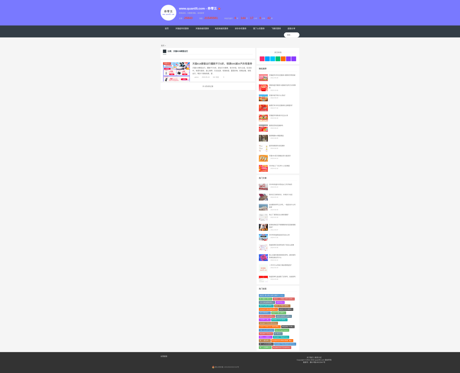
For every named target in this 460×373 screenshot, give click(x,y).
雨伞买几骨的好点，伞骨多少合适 (280, 194)
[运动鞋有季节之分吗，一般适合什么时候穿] (263, 210)
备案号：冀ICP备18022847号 (314, 362)
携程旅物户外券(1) (288, 327)
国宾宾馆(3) (280, 302)
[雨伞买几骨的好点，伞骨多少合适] (263, 200)
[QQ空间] (293, 58)
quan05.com (319, 360)
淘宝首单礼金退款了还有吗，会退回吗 (282, 276)
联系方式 (318, 357)
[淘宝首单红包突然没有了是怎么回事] (263, 250)
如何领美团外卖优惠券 (277, 146)
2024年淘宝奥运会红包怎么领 (279, 235)
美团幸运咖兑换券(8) (266, 306)
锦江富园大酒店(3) (265, 299)
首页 (162, 46)
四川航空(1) (278, 334)
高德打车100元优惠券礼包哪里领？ (281, 105)
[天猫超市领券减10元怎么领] (263, 121)
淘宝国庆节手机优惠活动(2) (268, 323)
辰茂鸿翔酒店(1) (265, 313)
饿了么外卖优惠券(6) (266, 344)
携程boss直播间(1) (266, 337)
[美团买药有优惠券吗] (263, 131)
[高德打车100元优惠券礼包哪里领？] (263, 111)
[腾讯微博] (267, 58)
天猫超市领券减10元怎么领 (278, 115)
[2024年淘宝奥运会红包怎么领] (263, 240)
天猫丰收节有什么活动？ (277, 95)
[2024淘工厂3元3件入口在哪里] (263, 171)
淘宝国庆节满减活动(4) (281, 337)
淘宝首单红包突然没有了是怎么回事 (281, 245)
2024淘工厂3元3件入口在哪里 (279, 166)
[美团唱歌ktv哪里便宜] (263, 141)
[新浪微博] (262, 58)
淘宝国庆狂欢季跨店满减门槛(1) (282, 340)
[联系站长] (272, 58)
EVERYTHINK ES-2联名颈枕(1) (270, 327)
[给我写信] (283, 58)
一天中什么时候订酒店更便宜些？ (280, 265)
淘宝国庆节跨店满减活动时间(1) (285, 344)
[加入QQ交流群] (288, 58)
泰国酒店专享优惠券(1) (279, 320)
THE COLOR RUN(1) (266, 330)
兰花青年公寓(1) (265, 320)
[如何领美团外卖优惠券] (263, 151)
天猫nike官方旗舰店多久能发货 (280, 156)
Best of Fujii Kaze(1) (281, 330)
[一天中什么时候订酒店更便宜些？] (263, 272)
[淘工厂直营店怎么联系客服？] (263, 220)
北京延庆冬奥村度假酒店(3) (268, 309)
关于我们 (310, 357)
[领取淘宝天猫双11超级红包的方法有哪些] (263, 91)
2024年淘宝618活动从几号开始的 (280, 184)
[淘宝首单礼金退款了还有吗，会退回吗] (263, 282)
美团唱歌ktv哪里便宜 (276, 136)
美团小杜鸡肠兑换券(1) (282, 306)
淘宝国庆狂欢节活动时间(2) (281, 347)
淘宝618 (167, 63)
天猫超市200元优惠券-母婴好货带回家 (282, 75)
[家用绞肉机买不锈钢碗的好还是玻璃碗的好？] (263, 230)
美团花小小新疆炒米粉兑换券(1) (283, 299)
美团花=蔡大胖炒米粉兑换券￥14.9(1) (272, 295)
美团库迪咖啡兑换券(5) (283, 316)
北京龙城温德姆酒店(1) (267, 302)
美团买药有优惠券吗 (276, 125)
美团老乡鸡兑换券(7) (286, 309)
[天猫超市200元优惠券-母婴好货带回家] (263, 80)
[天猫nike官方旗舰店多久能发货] (263, 161)
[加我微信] (278, 58)
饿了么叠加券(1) (265, 340)
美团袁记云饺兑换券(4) (267, 316)
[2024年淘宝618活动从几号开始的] (263, 190)
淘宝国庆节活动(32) (266, 334)
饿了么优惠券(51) (265, 347)
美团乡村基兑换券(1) (278, 313)
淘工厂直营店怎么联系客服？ (279, 215)
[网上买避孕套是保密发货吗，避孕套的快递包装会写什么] (263, 260)
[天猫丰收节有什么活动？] (263, 101)
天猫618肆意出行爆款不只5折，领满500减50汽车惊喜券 (222, 63)
